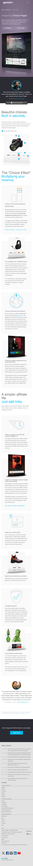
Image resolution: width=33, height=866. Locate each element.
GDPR (3, 839)
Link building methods (6, 809)
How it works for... (6, 785)
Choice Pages (4, 806)
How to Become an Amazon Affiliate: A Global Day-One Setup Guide (19, 760)
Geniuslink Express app (6, 811)
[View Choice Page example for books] (16, 466)
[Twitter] (3, 853)
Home (3, 9)
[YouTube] (19, 853)
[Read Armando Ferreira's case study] (16, 85)
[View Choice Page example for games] (16, 347)
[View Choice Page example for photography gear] (16, 640)
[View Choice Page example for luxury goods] (16, 563)
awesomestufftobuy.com (23, 702)
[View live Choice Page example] (16, 54)
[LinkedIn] (15, 853)
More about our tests (21, 229)
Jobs (3, 825)
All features (4, 802)
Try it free (21, 28)
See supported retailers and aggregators (15, 505)
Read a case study (9, 229)
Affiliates (3, 787)
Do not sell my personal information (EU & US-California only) (14, 844)
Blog (2, 817)
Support (3, 819)
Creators (3, 789)
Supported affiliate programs (7, 808)
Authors (3, 792)
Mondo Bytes (21, 98)
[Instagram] (11, 853)
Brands (3, 794)
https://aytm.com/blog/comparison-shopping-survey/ (19, 713)
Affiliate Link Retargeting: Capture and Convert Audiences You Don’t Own (17, 764)
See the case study (17, 102)
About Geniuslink (6, 814)
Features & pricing (6, 798)
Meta (3, 828)
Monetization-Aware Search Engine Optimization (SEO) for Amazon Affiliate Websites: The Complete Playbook (19, 753)
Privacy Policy (4, 837)
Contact (3, 821)
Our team (3, 823)
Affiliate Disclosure (5, 841)
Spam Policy (4, 842)
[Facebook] (7, 853)
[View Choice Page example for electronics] (16, 248)
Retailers (3, 796)
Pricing (3, 800)
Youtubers (4, 791)
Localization (4, 804)
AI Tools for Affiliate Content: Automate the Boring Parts (19, 757)
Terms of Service (5, 835)
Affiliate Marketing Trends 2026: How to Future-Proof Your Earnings (18, 775)
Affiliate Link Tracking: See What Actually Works (17, 769)
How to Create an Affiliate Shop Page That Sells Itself (19, 767)
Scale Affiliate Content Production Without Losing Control (19, 772)
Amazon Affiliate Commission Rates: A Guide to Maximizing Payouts (17, 779)
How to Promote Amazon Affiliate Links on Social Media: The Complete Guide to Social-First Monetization (19, 749)
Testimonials (4, 816)
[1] (17, 269)
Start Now (16, 733)
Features (8, 9)
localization (20, 315)
